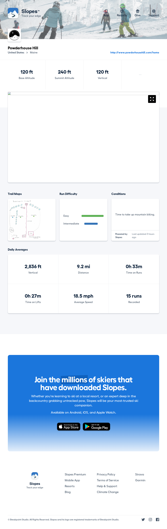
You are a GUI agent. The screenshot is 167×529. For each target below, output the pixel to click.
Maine (34, 52)
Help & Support (107, 486)
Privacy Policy (106, 474)
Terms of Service (108, 480)
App (106, 15)
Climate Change (108, 492)
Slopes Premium (75, 474)
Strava (139, 474)
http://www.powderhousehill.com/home (134, 52)
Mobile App (72, 480)
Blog (68, 492)
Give (138, 15)
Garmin (140, 480)
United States (16, 52)
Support (153, 15)
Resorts (122, 15)
